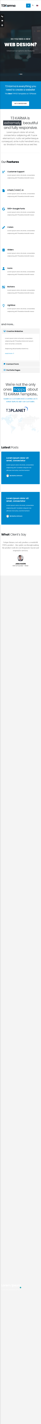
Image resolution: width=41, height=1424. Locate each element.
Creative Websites (14, 331)
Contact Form (12, 364)
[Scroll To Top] (37, 1421)
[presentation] (2, 46)
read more (9, 353)
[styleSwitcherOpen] (2, 16)
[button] (37, 5)
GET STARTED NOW (20, 103)
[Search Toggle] (32, 5)
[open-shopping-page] (2, 21)
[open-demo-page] (2, 25)
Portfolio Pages (13, 370)
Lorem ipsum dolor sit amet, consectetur (17, 459)
